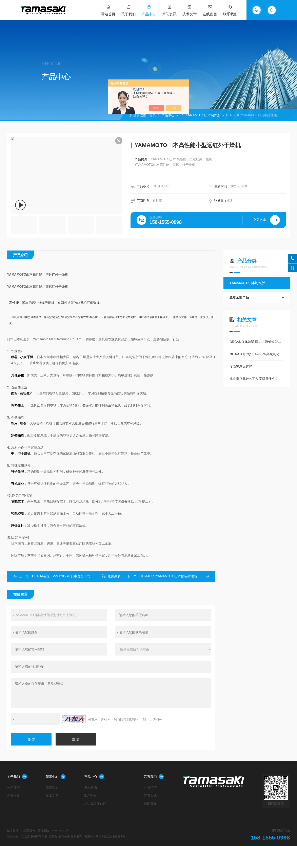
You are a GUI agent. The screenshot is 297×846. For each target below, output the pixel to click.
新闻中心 (52, 776)
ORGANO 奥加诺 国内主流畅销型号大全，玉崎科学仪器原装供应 (257, 342)
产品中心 (149, 14)
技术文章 (189, 14)
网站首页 (108, 14)
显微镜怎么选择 (241, 366)
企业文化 (13, 795)
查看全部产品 (239, 297)
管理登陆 (43, 830)
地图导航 (150, 804)
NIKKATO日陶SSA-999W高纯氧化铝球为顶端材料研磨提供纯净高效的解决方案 (257, 354)
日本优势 (90, 787)
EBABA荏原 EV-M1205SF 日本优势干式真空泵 (66, 576)
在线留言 (210, 14)
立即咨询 (259, 220)
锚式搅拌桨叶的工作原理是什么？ (254, 379)
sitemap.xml (60, 830)
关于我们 (128, 14)
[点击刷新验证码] (74, 719)
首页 (152, 115)
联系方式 (150, 795)
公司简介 (13, 787)
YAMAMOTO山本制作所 (203, 115)
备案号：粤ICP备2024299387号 (104, 836)
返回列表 (114, 576)
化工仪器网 (28, 830)
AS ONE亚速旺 (95, 804)
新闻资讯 (169, 14)
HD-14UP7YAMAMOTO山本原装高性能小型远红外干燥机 (181, 576)
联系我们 (230, 14)
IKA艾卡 (90, 795)
